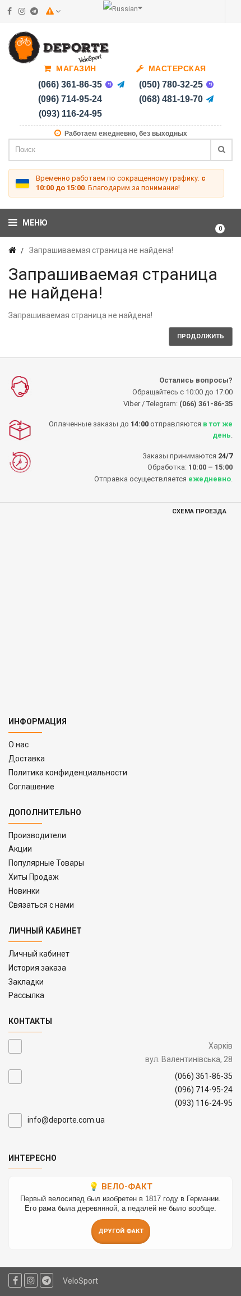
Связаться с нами (41, 904)
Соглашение (31, 786)
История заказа (37, 967)
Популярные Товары (46, 862)
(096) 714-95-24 (70, 99)
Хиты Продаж (33, 876)
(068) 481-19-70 (171, 99)
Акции (20, 848)
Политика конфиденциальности (67, 772)
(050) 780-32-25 (171, 84)
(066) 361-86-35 (70, 84)
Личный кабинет (38, 953)
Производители (37, 835)
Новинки (24, 890)
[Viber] (109, 84)
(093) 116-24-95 (70, 113)
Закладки (26, 981)
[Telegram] (121, 84)
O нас (18, 744)
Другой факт (120, 1231)
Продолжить (200, 336)
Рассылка (26, 995)
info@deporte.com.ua (66, 1119)
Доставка (26, 758)
